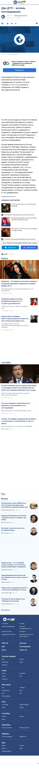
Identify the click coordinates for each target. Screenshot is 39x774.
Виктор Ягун (5, 533)
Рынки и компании (7, 727)
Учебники (22, 687)
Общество (23, 650)
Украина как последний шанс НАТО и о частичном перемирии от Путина (14, 589)
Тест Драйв (5, 704)
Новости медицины (7, 736)
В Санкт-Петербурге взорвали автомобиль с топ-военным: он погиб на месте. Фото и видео (19, 421)
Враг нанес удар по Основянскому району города (16, 410)
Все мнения (5, 610)
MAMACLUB (23, 736)
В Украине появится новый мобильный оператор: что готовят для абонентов (11, 301)
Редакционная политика (8, 196)
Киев (3, 659)
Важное (4, 258)
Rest (3, 494)
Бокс (21, 676)
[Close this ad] (37, 763)
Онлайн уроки (5, 690)
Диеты (4, 719)
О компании (5, 623)
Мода (21, 748)
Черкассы (4, 665)
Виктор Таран (5, 522)
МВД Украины (25, 167)
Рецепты (4, 716)
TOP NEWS (6, 363)
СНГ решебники (6, 696)
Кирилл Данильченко (8, 510)
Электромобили (24, 704)
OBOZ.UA (9, 15)
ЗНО (3, 693)
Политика (23, 643)
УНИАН (13, 85)
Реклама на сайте (6, 631)
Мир (3, 646)
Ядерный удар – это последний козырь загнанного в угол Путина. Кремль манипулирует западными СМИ (13, 565)
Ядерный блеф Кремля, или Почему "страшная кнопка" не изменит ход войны (13, 517)
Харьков (22, 659)
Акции (3, 707)
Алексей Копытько (7, 604)
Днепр (21, 662)
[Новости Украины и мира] (4, 254)
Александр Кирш (6, 593)
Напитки (22, 716)
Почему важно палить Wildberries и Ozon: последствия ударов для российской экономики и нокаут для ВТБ (14, 505)
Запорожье (5, 662)
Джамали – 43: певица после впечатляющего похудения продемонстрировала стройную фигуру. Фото (19, 283)
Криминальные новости (20, 15)
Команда (22, 623)
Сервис (22, 707)
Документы (23, 631)
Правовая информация (8, 626)
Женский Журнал (6, 751)
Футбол (4, 673)
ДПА (21, 690)
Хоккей (4, 676)
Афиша (4, 745)
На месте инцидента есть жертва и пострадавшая (16, 426)
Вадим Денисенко (7, 569)
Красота (4, 748)
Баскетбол (22, 673)
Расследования (25, 646)
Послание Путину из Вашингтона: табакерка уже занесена (13, 600)
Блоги (4, 650)
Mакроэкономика (24, 727)
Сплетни (22, 745)
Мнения (4, 499)
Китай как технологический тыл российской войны (12, 529)
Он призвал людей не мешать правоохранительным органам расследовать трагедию (15, 325)
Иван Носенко (5, 582)
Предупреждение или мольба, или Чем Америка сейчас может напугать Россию (14, 577)
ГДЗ (3, 687)
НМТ (21, 693)
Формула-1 (5, 679)
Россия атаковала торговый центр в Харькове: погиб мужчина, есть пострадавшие (15, 405)
